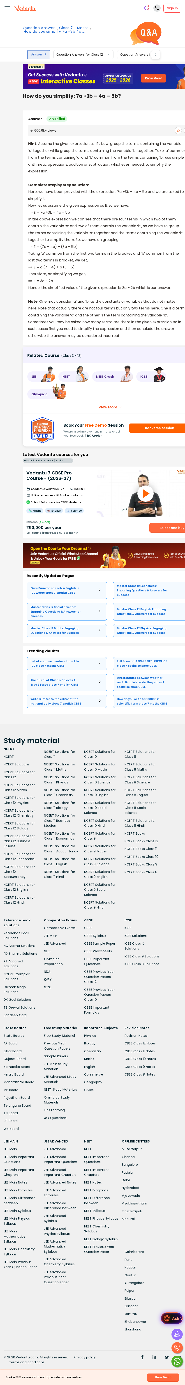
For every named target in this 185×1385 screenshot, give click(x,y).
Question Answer (39, 28)
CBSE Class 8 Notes (140, 1074)
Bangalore (130, 1164)
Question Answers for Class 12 (79, 54)
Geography (93, 1082)
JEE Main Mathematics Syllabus (14, 1236)
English (89, 1067)
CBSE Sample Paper (99, 943)
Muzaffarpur (132, 1149)
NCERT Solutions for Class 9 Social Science (100, 889)
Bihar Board (13, 1051)
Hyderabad (130, 1188)
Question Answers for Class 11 (143, 54)
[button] (41, 376)
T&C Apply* (93, 435)
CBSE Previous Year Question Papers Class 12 (99, 976)
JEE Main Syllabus (17, 1211)
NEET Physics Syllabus (101, 1218)
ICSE (128, 928)
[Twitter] (167, 1357)
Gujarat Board (15, 1059)
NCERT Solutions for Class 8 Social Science (140, 808)
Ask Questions (55, 1118)
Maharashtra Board (19, 1082)
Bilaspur (131, 1298)
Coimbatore (134, 1252)
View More (108, 407)
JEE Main (51, 936)
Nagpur (130, 1267)
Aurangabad (134, 1283)
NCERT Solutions (16, 764)
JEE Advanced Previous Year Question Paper (56, 1277)
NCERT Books (135, 833)
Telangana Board (17, 1105)
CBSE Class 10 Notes (140, 1059)
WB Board (11, 1128)
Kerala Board (14, 1074)
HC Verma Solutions (20, 945)
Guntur (130, 1275)
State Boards (14, 1035)
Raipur (129, 1290)
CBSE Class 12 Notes (140, 1043)
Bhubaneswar (135, 1321)
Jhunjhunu (133, 1329)
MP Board (11, 1090)
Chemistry (92, 1051)
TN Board (11, 1113)
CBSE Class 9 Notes (140, 1067)
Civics (89, 1090)
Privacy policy (85, 1357)
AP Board (11, 1043)
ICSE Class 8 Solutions (142, 964)
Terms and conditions (26, 1362)
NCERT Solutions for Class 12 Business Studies (19, 841)
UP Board (11, 1121)
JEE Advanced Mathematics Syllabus (55, 1246)
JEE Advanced (55, 943)
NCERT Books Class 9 (141, 864)
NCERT (9, 756)
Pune (129, 1259)
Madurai (128, 1219)
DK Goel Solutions (18, 999)
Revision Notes (136, 1035)
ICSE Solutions (136, 936)
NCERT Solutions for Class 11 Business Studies (59, 820)
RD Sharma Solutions (20, 953)
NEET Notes (93, 1182)
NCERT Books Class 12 (141, 841)
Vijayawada (131, 1195)
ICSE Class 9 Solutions (142, 956)
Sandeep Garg (15, 1015)
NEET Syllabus (95, 1211)
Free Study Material (59, 1035)
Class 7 (66, 28)
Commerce (93, 1074)
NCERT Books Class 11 (141, 849)
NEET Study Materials (60, 1089)
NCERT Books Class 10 (141, 856)
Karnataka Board (17, 1067)
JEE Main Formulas (18, 1190)
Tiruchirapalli (132, 1211)
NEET (47, 951)
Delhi (126, 1180)
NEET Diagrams (96, 1190)
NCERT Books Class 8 (141, 872)
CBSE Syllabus (95, 936)
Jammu (131, 1314)
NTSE (48, 987)
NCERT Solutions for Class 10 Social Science (100, 808)
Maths (83, 28)
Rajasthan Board (17, 1097)
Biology (89, 1043)
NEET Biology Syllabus (101, 1239)
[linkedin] (154, 1357)
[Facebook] (142, 1358)
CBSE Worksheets (98, 951)
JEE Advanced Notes (60, 1182)
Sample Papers (56, 1056)
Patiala (127, 1172)
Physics (90, 1035)
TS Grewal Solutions (19, 1007)
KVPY (48, 979)
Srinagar (131, 1306)
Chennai (128, 1157)
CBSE (88, 928)
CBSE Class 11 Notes (140, 1051)
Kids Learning (54, 1110)
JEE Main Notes (15, 1182)
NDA (47, 971)
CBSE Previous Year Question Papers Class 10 (99, 994)
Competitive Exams (60, 928)
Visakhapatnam (134, 1203)
